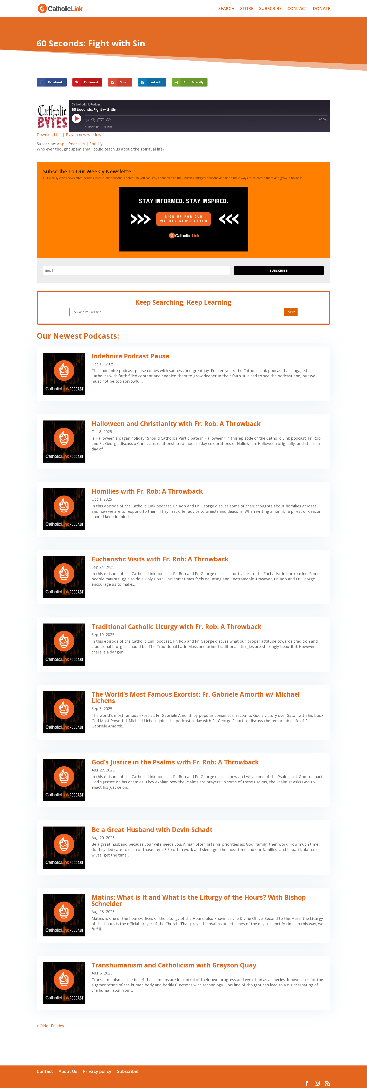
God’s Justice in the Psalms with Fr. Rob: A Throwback (175, 762)
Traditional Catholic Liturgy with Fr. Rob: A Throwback (176, 626)
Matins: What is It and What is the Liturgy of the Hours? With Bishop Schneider (199, 900)
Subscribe (92, 127)
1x (100, 120)
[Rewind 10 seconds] (93, 120)
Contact (45, 1071)
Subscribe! (127, 1071)
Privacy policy (97, 1071)
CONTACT (297, 9)
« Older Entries (50, 1025)
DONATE (321, 9)
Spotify (96, 143)
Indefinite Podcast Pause (130, 356)
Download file (49, 134)
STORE (246, 9)
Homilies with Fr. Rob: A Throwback (147, 491)
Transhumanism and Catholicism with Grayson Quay (174, 965)
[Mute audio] (87, 120)
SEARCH (226, 9)
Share (108, 127)
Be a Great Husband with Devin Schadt (152, 829)
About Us (68, 1071)
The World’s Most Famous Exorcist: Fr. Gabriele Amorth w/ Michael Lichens (196, 697)
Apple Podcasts (71, 143)
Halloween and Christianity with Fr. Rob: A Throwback (176, 423)
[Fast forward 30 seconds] (108, 120)
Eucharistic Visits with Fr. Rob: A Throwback (160, 559)
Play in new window (83, 134)
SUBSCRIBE (270, 9)
